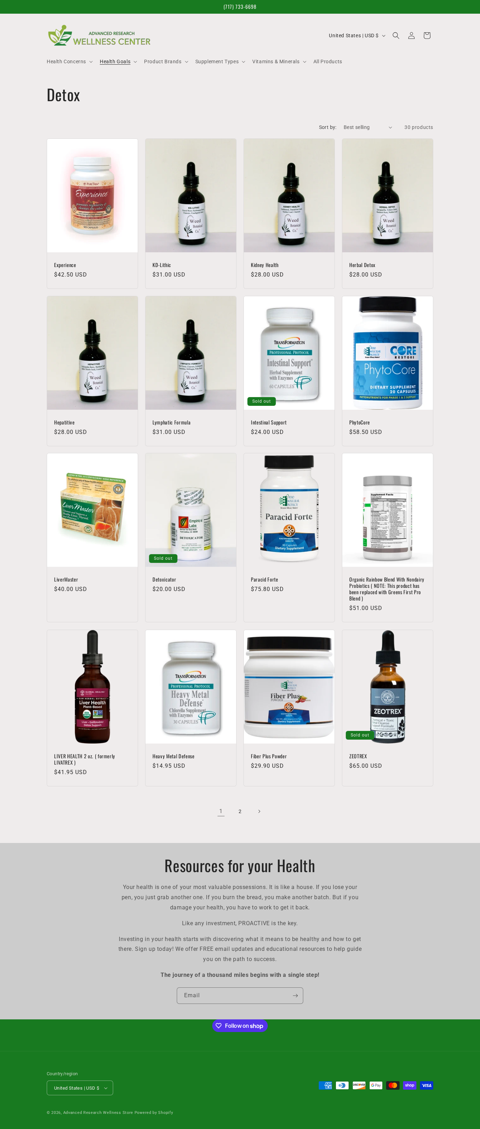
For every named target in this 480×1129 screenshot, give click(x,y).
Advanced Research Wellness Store (98, 1112)
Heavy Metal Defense (174, 756)
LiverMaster (66, 579)
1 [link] (221, 811)
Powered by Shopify (154, 1112)
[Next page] (259, 811)
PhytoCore (359, 422)
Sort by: (328, 127)
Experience (65, 264)
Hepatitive (64, 422)
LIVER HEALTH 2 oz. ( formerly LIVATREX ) (84, 759)
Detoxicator (164, 579)
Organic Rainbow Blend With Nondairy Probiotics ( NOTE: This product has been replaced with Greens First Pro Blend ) (386, 589)
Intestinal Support (269, 422)
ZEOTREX (358, 756)
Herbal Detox (362, 264)
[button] (69, 61)
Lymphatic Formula (171, 422)
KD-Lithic (162, 264)
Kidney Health (265, 264)
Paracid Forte (264, 579)
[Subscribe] (295, 995)
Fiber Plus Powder (269, 756)
